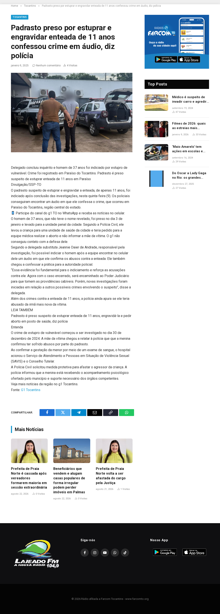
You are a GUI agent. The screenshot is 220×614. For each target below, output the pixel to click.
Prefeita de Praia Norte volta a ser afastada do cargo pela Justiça (111, 476)
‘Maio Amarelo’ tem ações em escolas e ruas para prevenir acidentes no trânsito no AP (188, 149)
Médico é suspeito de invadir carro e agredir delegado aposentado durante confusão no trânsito (189, 99)
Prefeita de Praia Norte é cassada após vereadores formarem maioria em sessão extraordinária (29, 478)
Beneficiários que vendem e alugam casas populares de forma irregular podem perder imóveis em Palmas (69, 480)
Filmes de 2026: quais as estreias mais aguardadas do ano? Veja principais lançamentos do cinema (190, 126)
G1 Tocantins (30, 390)
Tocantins (20, 17)
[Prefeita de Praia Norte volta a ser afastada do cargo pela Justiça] (114, 451)
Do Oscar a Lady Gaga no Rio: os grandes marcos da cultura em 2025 (189, 175)
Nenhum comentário (48, 65)
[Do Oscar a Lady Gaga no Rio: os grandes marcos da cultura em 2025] (156, 179)
